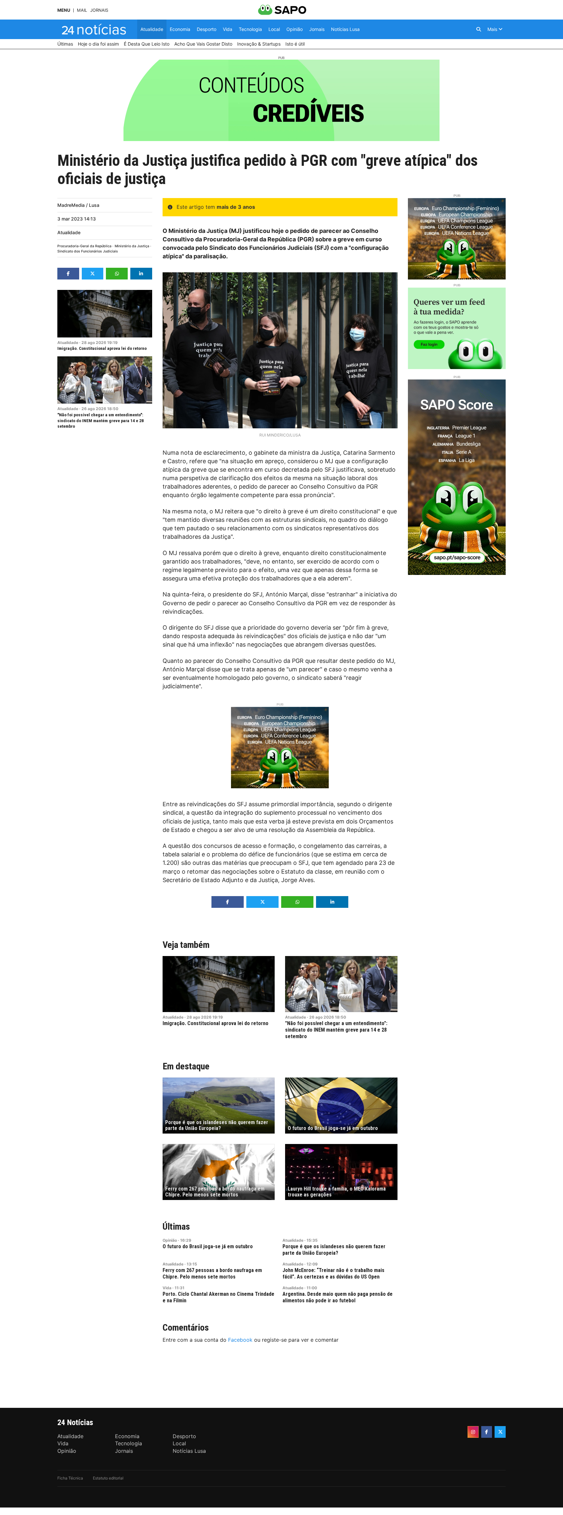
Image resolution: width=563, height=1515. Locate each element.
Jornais (99, 10)
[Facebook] (486, 1432)
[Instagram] (473, 1432)
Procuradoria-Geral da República (84, 246)
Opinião (170, 1240)
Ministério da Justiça (132, 246)
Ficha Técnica (70, 1478)
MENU (63, 10)
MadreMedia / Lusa (78, 205)
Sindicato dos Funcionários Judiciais (87, 251)
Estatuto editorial (108, 1478)
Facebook (240, 1339)
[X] (500, 1432)
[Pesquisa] (478, 29)
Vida (167, 1287)
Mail (82, 10)
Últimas (176, 1226)
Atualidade (68, 232)
